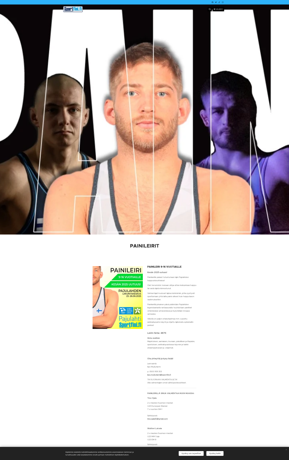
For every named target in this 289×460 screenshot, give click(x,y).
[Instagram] (222, 2)
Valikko (219, 9)
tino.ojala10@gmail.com (157, 419)
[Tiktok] (219, 2)
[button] (210, 9)
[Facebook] (212, 2)
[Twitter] (215, 2)
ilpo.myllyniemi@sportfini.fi (159, 375)
